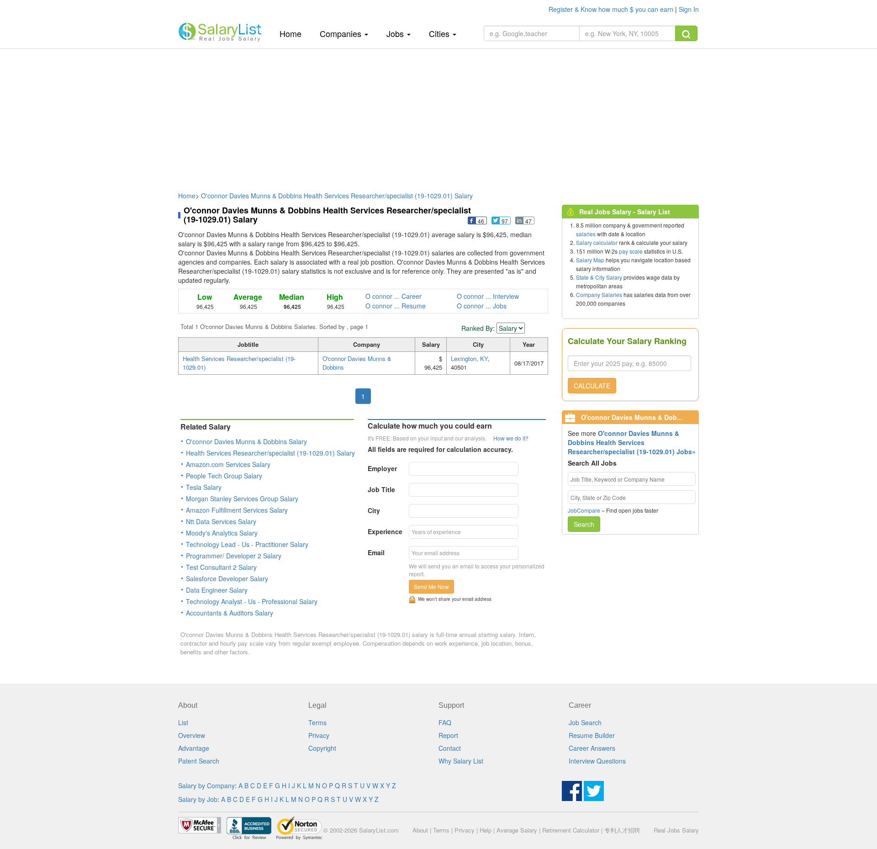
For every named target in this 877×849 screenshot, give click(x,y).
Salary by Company (206, 785)
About (420, 830)
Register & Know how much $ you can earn (612, 9)
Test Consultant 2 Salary (221, 567)
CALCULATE (592, 385)
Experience (385, 531)
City (374, 510)
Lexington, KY (469, 358)
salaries (586, 234)
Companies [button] (342, 33)
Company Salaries (599, 294)
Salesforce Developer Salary (227, 578)
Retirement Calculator (570, 830)
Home (294, 33)
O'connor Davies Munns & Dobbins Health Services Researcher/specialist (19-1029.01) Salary (337, 195)
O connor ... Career (393, 296)
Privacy (318, 735)
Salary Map (590, 260)
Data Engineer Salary (217, 589)
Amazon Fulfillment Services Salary (237, 510)
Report (448, 735)
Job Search (585, 722)
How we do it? (510, 438)
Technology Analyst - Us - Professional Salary (251, 601)
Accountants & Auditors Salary (229, 612)
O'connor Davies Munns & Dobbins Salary (246, 441)
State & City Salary (599, 277)
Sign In (689, 9)
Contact (449, 748)
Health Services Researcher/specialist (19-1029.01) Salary (270, 452)
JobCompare (584, 510)
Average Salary (517, 830)
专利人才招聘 (622, 830)
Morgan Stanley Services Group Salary (242, 498)
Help (485, 830)
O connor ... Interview (488, 296)
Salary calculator (597, 242)
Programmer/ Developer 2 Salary (233, 555)
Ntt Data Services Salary (221, 521)
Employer (382, 468)
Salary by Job (197, 799)
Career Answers (592, 748)
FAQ (444, 722)
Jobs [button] (396, 33)
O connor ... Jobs (482, 305)
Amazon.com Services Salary (228, 464)
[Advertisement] (438, 116)
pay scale (631, 251)
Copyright (322, 748)
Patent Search (198, 760)
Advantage (193, 748)
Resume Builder (592, 735)
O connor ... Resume (395, 305)
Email (376, 552)
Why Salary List (460, 760)
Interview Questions (597, 760)
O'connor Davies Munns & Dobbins (356, 362)
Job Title (381, 489)
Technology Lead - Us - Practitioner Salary (247, 544)
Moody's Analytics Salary (222, 532)
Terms (317, 722)
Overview (191, 735)
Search (584, 524)
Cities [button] (440, 33)
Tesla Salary (204, 487)
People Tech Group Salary (224, 475)
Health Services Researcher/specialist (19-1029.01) (239, 362)
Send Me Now (431, 586)
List (183, 722)
